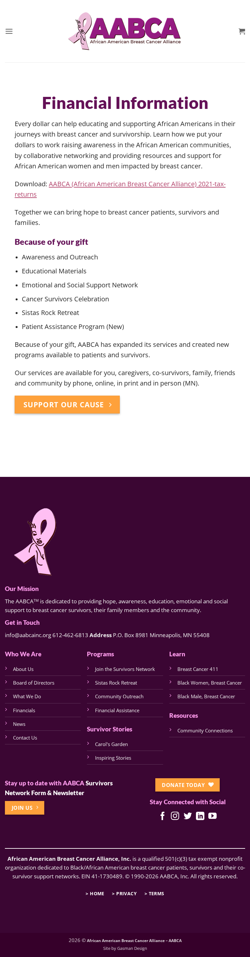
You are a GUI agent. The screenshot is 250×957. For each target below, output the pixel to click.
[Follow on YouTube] (212, 816)
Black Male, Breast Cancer (206, 696)
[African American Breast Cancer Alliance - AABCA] (125, 31)
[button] (9, 31)
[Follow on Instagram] (175, 816)
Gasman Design (132, 948)
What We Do (27, 696)
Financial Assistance (117, 710)
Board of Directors (33, 682)
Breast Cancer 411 (197, 669)
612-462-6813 (70, 635)
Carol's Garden (111, 744)
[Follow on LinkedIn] (200, 816)
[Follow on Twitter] (187, 816)
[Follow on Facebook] (163, 816)
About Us (23, 669)
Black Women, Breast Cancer (209, 682)
